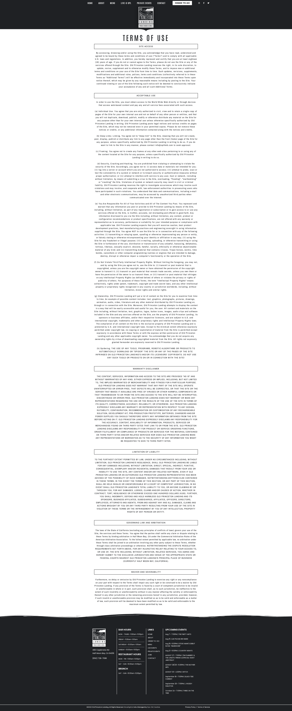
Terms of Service (203, 707)
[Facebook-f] (203, 3)
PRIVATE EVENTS (144, 3)
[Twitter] (208, 3)
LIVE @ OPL (126, 3)
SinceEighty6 (129, 707)
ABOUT (101, 3)
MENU (112, 3)
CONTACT (161, 3)
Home (90, 3)
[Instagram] (199, 3)
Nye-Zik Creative (153, 707)
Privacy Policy (190, 707)
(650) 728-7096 (99, 658)
